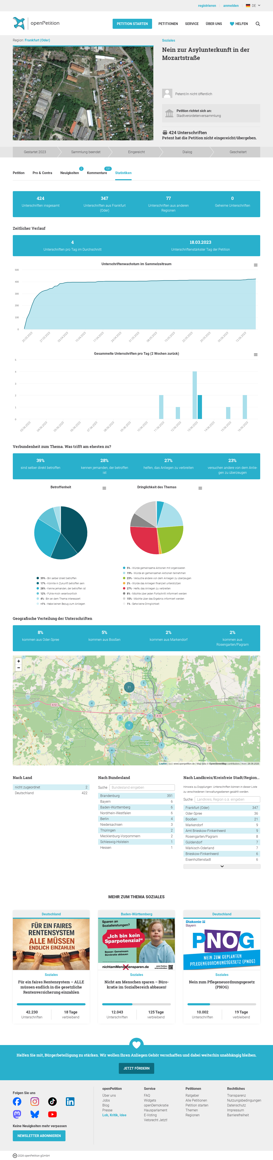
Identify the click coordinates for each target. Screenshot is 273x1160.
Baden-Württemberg (136, 914)
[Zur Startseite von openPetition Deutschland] (36, 23)
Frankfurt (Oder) (37, 40)
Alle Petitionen (196, 1100)
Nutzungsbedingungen (244, 1100)
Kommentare (97, 171)
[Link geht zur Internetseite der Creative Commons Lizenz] (15, 1155)
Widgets (150, 1100)
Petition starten (132, 24)
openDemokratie (156, 1105)
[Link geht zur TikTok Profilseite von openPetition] (52, 1101)
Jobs (106, 1100)
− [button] (18, 667)
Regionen (193, 1115)
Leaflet (163, 763)
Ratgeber (192, 1095)
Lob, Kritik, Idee (114, 1115)
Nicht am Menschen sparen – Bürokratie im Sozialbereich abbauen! (137, 984)
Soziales (168, 40)
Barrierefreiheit (238, 1115)
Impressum (235, 1110)
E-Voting (150, 1115)
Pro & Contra (42, 173)
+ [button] (18, 661)
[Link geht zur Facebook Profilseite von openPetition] (17, 1101)
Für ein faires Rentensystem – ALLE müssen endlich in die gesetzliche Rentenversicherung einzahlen (51, 987)
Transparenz (236, 1095)
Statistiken (123, 173)
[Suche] (257, 23)
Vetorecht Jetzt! (155, 1120)
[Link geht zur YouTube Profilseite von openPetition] (52, 1114)
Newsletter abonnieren (39, 1136)
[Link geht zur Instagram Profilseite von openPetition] (34, 1101)
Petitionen (168, 24)
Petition (19, 173)
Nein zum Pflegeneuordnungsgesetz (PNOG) (222, 984)
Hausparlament (155, 1110)
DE (253, 6)
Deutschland (51, 914)
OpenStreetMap (218, 763)
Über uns (109, 1095)
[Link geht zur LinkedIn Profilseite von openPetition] (70, 1101)
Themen (192, 1110)
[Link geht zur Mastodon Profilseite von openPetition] (17, 1114)
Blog (105, 1105)
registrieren (207, 6)
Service (192, 24)
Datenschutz (236, 1105)
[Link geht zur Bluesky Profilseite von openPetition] (34, 1114)
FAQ (147, 1095)
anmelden (231, 6)
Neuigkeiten (69, 171)
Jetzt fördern (136, 1068)
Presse (107, 1110)
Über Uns (214, 24)
